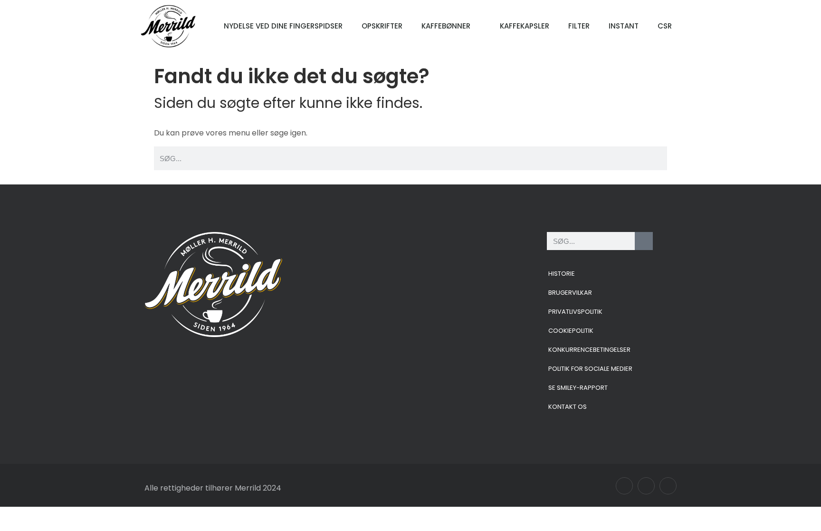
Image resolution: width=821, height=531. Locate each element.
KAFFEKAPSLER (524, 26)
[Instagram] (646, 485)
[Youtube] (668, 485)
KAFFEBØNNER (445, 26)
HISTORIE (561, 273)
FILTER (579, 26)
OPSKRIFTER (382, 26)
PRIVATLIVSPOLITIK (575, 311)
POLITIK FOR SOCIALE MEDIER (590, 368)
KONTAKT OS (567, 406)
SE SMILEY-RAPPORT (578, 387)
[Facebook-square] (624, 485)
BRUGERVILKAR (570, 292)
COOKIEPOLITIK (570, 330)
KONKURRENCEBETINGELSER (589, 349)
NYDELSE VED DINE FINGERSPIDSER (283, 26)
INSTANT (624, 26)
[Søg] (644, 241)
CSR (665, 26)
